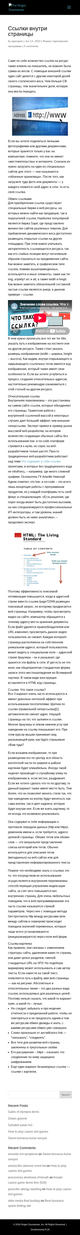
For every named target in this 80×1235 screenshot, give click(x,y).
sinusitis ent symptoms (23, 1154)
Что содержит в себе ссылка (40, 461)
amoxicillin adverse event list (27, 1165)
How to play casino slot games (28, 1131)
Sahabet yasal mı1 (20, 1125)
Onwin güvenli (17, 1118)
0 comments (31, 46)
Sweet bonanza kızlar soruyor (27, 1138)
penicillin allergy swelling (24, 1189)
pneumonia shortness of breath (28, 1177)
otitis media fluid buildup (24, 1200)
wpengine (17, 41)
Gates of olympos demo (23, 1111)
